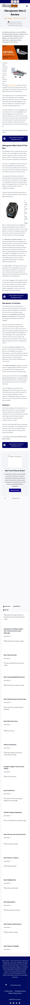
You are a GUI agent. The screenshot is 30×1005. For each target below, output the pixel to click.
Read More (7, 636)
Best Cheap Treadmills (11, 946)
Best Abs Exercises (10, 655)
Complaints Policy (20, 991)
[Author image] (8, 22)
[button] (15, 139)
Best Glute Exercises (11, 721)
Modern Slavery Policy (15, 993)
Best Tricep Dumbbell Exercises (14, 677)
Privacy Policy (8, 991)
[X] (15, 1)
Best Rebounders (9, 902)
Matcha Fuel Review (10, 744)
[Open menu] (26, 6)
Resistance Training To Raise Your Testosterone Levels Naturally (13, 631)
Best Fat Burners (9, 790)
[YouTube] (19, 1003)
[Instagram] (18, 1)
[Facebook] (12, 1)
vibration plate (13, 85)
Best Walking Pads (10, 880)
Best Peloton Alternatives (12, 924)
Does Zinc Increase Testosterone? (15, 834)
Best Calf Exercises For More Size (15, 699)
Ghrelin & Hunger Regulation (13, 812)
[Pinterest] (16, 1003)
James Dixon (18, 22)
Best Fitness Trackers (11, 858)
